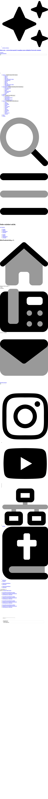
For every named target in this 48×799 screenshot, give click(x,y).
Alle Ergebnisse (6, 622)
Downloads (7, 104)
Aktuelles (6, 103)
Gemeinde (4, 232)
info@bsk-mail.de (3, 382)
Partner (6, 105)
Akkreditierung (7, 80)
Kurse (6, 90)
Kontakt (3, 229)
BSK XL (6, 78)
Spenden (6, 107)
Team (6, 102)
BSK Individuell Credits (9, 79)
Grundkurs (7, 89)
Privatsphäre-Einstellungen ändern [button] (8, 592)
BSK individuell (8, 87)
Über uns (4, 647)
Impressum (4, 584)
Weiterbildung (5, 231)
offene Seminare (5, 638)
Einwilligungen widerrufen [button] (7, 594)
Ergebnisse (5, 621)
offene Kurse (7, 96)
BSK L (6, 77)
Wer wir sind (7, 106)
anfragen (1, 798)
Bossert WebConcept (7, 590)
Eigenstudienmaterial (8, 97)
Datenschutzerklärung (6, 583)
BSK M (6, 76)
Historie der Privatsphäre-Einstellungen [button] (9, 593)
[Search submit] (3, 619)
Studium (3, 230)
